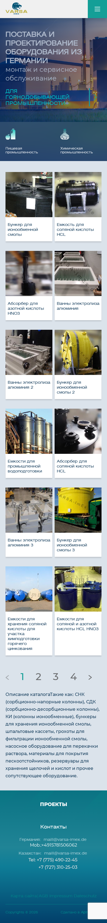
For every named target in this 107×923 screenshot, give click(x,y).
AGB (43, 896)
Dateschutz (85, 896)
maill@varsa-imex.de (65, 839)
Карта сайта (24, 896)
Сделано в (81, 912)
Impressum (60, 896)
